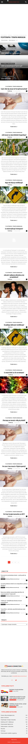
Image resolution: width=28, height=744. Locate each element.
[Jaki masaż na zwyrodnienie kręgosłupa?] (14, 147)
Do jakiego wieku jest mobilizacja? (14, 325)
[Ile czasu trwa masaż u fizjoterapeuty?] (14, 478)
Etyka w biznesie (5, 717)
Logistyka (3, 579)
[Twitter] (16, 680)
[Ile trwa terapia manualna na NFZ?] (14, 526)
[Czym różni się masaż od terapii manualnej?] (14, 101)
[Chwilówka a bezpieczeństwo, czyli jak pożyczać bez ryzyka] (4, 705)
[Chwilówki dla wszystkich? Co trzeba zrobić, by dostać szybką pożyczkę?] (4, 698)
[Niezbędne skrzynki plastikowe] (4, 691)
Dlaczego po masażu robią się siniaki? (14, 420)
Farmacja (3, 731)
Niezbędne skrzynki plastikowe (16, 689)
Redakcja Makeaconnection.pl (12, 579)
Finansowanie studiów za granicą (9, 733)
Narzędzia (3, 604)
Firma (11, 691)
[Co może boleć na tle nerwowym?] (14, 384)
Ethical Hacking (4, 40)
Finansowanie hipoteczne (7, 724)
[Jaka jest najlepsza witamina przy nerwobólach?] (14, 289)
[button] (26, 2)
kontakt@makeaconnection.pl (19, 676)
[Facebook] (12, 680)
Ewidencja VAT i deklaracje (7, 722)
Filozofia (3, 728)
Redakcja (10, 91)
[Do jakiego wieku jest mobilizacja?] (14, 337)
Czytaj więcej (13, 126)
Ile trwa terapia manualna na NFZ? (14, 514)
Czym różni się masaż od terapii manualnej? (14, 89)
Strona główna (4, 35)
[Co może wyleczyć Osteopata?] (14, 240)
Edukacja (3, 587)
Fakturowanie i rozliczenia (7, 726)
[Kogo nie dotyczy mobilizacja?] (14, 194)
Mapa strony (14, 739)
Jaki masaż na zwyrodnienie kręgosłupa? (14, 135)
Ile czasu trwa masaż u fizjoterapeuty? (14, 466)
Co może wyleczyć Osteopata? (14, 229)
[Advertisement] (14, 19)
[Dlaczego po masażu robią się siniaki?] (14, 432)
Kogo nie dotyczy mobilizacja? (14, 182)
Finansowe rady (13, 699)
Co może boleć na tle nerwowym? (14, 372)
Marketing (3, 595)
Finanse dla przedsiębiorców (7, 715)
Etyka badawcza (12, 40)
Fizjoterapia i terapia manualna (8, 63)
